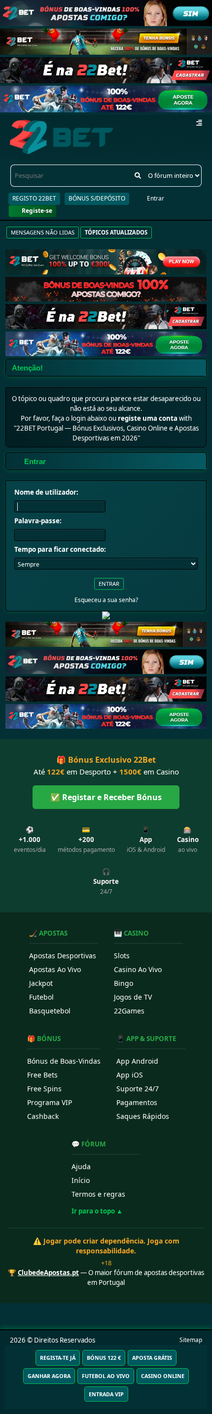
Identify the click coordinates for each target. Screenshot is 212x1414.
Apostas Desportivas (62, 955)
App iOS (129, 1074)
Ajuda (81, 1166)
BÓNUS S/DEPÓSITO (97, 198)
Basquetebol (50, 1010)
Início (80, 1180)
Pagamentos (136, 1102)
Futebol (41, 997)
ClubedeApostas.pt (48, 1272)
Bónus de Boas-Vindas (64, 1061)
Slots (122, 955)
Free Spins (44, 1088)
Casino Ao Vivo (138, 969)
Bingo (123, 983)
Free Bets (42, 1074)
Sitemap (190, 1340)
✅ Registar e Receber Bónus (106, 797)
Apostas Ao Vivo (55, 969)
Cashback (43, 1116)
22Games (129, 1010)
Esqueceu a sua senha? (106, 600)
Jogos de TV (133, 997)
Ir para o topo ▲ (97, 1211)
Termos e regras (98, 1194)
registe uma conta (147, 418)
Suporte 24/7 (137, 1088)
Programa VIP (49, 1102)
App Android (137, 1061)
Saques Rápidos (142, 1116)
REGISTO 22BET (34, 198)
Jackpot (41, 983)
